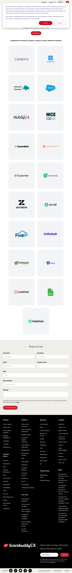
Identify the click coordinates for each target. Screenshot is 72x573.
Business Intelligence (6, 437)
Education (25, 465)
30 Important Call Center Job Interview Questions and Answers (63, 478)
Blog (41, 427)
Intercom (5, 460)
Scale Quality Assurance (25, 446)
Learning (5, 444)
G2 (41, 464)
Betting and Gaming (25, 454)
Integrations (6, 447)
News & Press (62, 430)
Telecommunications (27, 488)
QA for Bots (6, 427)
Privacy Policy (62, 442)
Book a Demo (62, 460)
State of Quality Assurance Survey (26, 524)
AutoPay (5, 481)
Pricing (60, 453)
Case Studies (44, 424)
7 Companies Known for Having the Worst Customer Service (63, 490)
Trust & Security (63, 434)
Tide (4, 475)
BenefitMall (6, 488)
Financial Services (24, 474)
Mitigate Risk (26, 450)
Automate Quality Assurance (25, 440)
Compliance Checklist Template (25, 517)
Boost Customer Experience (26, 430)
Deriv (4, 467)
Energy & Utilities (24, 469)
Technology (25, 462)
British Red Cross (8, 497)
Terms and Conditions (61, 438)
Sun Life (5, 494)
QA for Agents (7, 424)
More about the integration (21, 66)
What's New (43, 461)
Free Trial (61, 463)
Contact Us (36, 33)
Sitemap (60, 456)
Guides (42, 439)
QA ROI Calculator (25, 530)
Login (51, 2)
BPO (23, 458)
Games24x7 (6, 464)
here (18, 402)
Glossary (42, 451)
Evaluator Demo (45, 480)
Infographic (43, 457)
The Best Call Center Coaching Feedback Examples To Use (63, 500)
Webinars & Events (43, 435)
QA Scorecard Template (26, 505)
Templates (43, 445)
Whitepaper (43, 454)
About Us (61, 424)
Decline (60, 23)
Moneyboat (6, 484)
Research (42, 442)
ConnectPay (6, 478)
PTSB (4, 491)
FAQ (41, 448)
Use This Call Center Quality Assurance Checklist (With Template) (63, 518)
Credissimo (6, 508)
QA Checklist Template (25, 500)
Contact (44, 2)
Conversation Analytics (7, 431)
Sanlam (5, 500)
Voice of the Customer (25, 425)
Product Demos (44, 430)
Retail (23, 481)
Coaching (6, 441)
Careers (60, 445)
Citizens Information (6, 471)
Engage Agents (26, 435)
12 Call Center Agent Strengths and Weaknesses (63, 508)
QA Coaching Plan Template (26, 510)
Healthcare (25, 478)
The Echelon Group (7, 504)
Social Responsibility (62, 449)
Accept (46, 23)
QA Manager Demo (44, 476)
